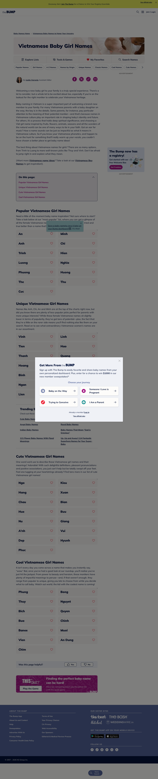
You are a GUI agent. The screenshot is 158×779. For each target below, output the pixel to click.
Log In (86, 412)
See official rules (79, 416)
